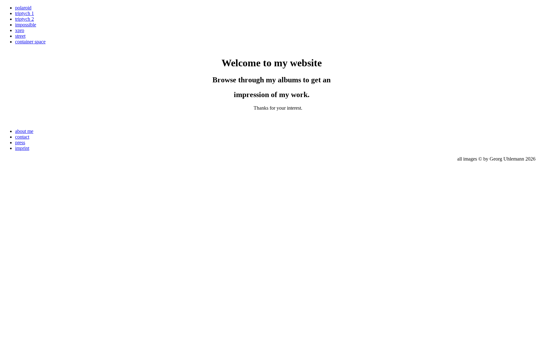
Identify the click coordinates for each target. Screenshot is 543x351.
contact (22, 137)
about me (24, 131)
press (20, 142)
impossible (25, 24)
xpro (19, 30)
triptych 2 (24, 19)
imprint (22, 148)
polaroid (23, 7)
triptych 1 (24, 13)
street (20, 36)
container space (30, 41)
